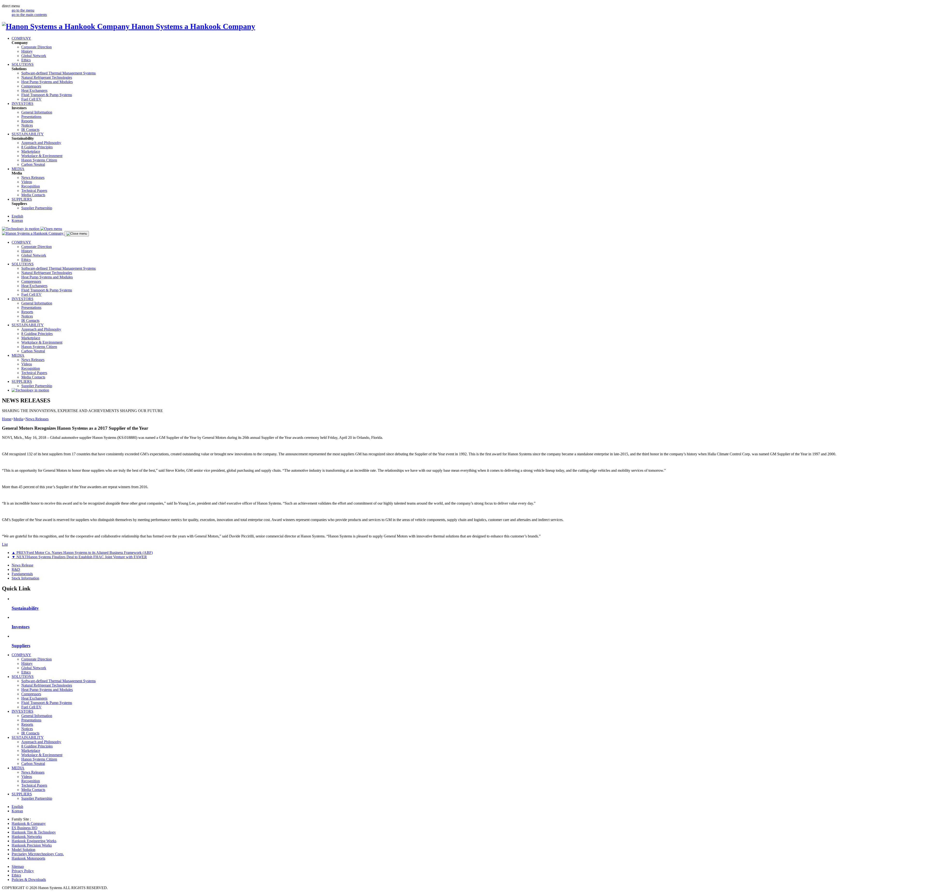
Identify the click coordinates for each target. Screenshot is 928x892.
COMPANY (21, 38)
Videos (26, 182)
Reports (27, 121)
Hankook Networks (27, 836)
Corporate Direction (36, 47)
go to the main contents (29, 15)
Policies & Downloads (29, 879)
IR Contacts (30, 130)
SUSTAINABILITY (28, 134)
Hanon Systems (39, 160)
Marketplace (30, 151)
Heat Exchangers (34, 90)
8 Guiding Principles (37, 147)
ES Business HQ (24, 828)
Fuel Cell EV (31, 99)
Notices (27, 125)
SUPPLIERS (22, 199)
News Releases (32, 177)
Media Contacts (33, 195)
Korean (17, 220)
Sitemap (18, 866)
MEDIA (18, 169)
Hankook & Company (29, 823)
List (5, 544)
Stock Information (25, 578)
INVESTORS (22, 104)
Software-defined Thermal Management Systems (58, 73)
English (17, 216)
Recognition (30, 186)
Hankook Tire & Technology (34, 832)
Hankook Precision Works (32, 845)
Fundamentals (22, 574)
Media (18, 419)
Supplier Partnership (36, 208)
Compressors (31, 86)
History (27, 51)
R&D (16, 569)
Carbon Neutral (33, 164)
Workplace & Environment (41, 156)
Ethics (26, 60)
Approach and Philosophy (41, 143)
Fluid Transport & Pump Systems (46, 95)
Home (6, 419)
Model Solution (23, 850)
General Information (36, 112)
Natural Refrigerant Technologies (46, 77)
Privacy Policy (23, 871)
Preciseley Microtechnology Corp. (38, 854)
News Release (22, 565)
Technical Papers (34, 191)
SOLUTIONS (23, 64)
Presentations (31, 117)
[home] (33, 233)
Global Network (33, 56)
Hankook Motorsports (28, 858)
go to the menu (23, 10)
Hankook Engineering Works (34, 841)
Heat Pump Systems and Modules (47, 82)
